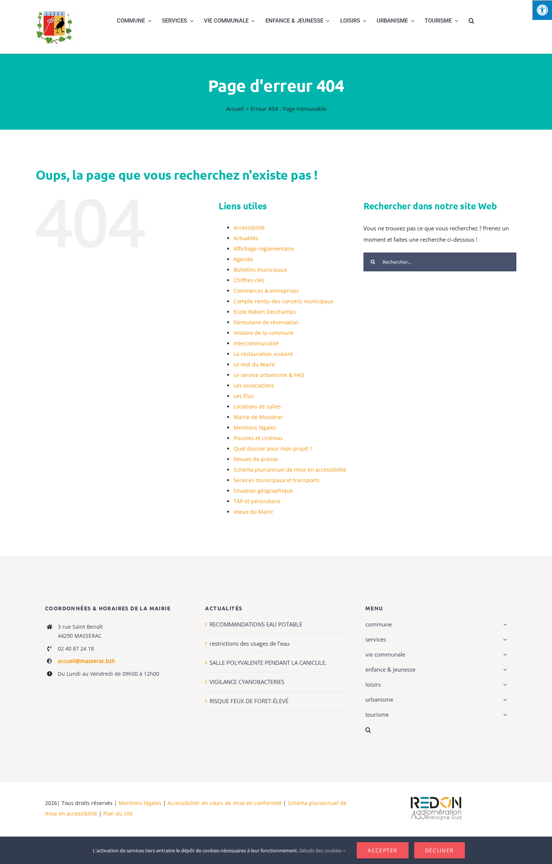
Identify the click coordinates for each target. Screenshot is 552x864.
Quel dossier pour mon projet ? (273, 448)
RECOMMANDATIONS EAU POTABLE (256, 624)
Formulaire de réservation (266, 322)
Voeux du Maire (253, 511)
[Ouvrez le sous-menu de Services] (504, 639)
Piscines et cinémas (258, 438)
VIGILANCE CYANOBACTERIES (247, 681)
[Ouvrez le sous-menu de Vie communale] (504, 654)
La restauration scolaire (263, 353)
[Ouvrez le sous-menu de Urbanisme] (504, 699)
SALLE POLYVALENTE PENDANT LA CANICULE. (268, 662)
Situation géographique (263, 490)
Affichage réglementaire (264, 248)
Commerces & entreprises (266, 290)
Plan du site (118, 813)
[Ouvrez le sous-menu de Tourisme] (504, 714)
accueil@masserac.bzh (86, 660)
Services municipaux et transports (277, 480)
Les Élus (244, 395)
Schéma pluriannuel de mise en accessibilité (290, 469)
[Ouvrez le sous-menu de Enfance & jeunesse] (504, 669)
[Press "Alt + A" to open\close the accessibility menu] (542, 10)
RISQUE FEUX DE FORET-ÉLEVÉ (249, 701)
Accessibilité (249, 227)
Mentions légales (255, 427)
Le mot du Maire (254, 364)
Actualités (246, 238)
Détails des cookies (320, 850)
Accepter (382, 850)
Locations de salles (257, 406)
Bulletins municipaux (260, 269)
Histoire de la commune (264, 332)
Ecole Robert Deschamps (265, 311)
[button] (471, 20)
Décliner (439, 850)
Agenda (243, 259)
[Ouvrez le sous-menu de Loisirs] (504, 684)
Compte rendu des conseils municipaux (283, 301)
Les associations (254, 385)
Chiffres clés (249, 280)
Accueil (235, 108)
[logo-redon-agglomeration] (436, 797)
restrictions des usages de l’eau (250, 643)
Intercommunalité (256, 343)
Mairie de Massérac (258, 417)
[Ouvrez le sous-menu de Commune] (504, 624)
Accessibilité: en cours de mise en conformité (225, 803)
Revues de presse (256, 459)
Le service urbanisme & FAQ (269, 374)
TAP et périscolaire (257, 501)
